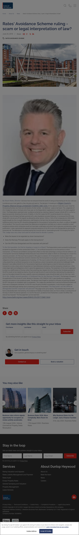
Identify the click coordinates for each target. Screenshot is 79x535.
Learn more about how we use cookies (57, 527)
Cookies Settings (32, 531)
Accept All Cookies (45, 531)
